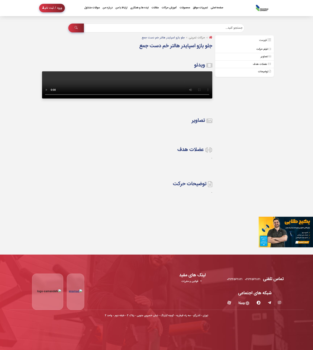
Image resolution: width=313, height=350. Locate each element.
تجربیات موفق (200, 8)
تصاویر (264, 57)
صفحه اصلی (217, 8)
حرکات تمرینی (197, 37)
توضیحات (263, 72)
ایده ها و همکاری (139, 8)
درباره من (108, 8)
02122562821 (252, 279)
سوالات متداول (92, 8)
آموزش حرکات (169, 8)
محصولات (185, 8)
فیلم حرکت (262, 49)
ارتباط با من (121, 8)
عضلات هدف (260, 64)
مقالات (155, 8)
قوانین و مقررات (189, 281)
